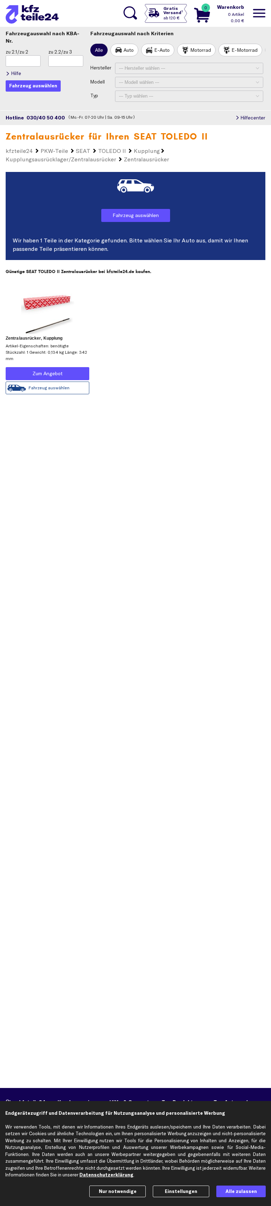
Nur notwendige (118, 1191)
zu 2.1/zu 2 (17, 52)
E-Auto (162, 50)
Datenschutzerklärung (106, 1174)
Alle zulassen (241, 1191)
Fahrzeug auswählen (136, 215)
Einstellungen (181, 1191)
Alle (99, 50)
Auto (129, 50)
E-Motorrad (244, 50)
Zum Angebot (47, 373)
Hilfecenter (252, 118)
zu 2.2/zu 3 (60, 52)
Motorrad (200, 50)
